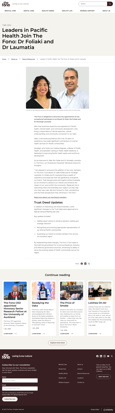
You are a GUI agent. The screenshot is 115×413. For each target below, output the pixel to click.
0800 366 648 (103, 377)
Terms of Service (18, 394)
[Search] (110, 4)
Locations (80, 378)
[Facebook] (82, 264)
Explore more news (57, 343)
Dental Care (29, 11)
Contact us (80, 382)
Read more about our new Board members (50, 197)
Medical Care (10, 11)
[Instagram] (105, 356)
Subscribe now (9, 399)
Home (4, 59)
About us (106, 11)
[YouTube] (108, 356)
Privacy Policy (6, 394)
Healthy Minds (48, 11)
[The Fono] (6, 6)
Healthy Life (67, 11)
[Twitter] (89, 264)
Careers (79, 369)
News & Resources (28, 59)
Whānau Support (87, 11)
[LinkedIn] (85, 264)
